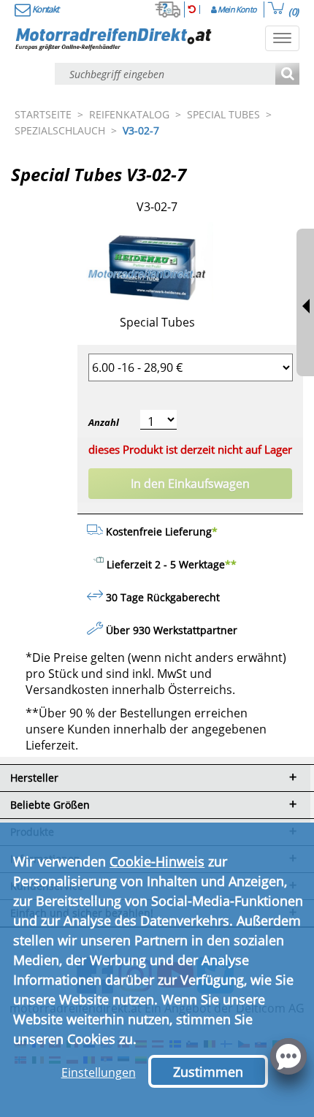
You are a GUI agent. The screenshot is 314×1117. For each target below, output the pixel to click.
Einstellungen (98, 1072)
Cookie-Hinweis (157, 861)
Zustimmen (208, 1071)
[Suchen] (287, 75)
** (231, 564)
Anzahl (103, 422)
